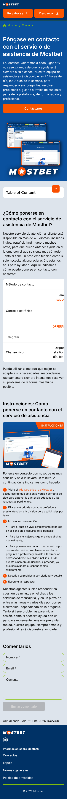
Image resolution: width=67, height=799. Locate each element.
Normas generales (15, 770)
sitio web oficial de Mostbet (35, 489)
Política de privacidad (18, 778)
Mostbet (12, 25)
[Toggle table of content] (56, 189)
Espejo (7, 763)
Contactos (10, 755)
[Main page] (11, 4)
